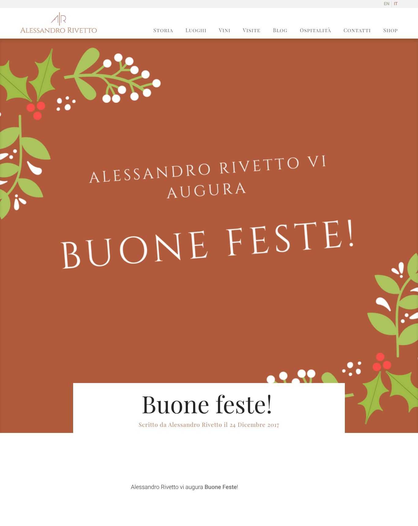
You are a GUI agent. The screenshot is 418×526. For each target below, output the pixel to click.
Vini (224, 30)
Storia (163, 30)
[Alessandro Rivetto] (58, 31)
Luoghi (195, 30)
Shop (390, 30)
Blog (280, 30)
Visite (252, 30)
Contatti (357, 30)
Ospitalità (315, 30)
